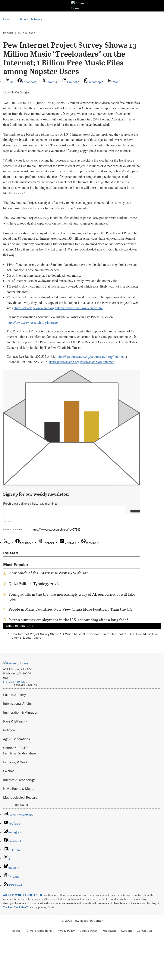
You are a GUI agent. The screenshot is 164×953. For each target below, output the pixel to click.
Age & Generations (16, 739)
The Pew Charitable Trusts (18, 907)
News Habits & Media (18, 788)
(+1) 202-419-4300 (15, 682)
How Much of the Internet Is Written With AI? (48, 573)
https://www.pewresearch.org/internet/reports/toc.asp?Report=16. (58, 308)
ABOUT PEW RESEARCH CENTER (22, 895)
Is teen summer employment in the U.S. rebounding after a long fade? (68, 619)
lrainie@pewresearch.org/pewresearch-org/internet (90, 356)
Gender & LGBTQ (15, 748)
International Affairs (17, 703)
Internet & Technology (19, 780)
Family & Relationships (19, 753)
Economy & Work (15, 762)
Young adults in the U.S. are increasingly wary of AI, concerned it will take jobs (72, 597)
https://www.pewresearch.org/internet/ (32, 322)
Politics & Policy (14, 695)
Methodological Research (21, 797)
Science (8, 771)
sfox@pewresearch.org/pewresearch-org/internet (81, 361)
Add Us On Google (17, 92)
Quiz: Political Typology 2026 (34, 583)
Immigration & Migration (20, 712)
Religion (9, 730)
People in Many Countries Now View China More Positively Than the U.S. (71, 609)
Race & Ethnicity (15, 721)
